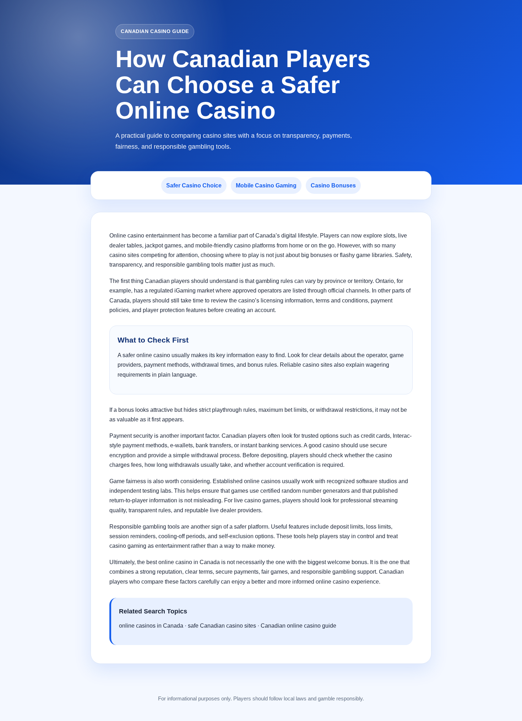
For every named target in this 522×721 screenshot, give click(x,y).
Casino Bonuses (333, 185)
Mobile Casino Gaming (266, 185)
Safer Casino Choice (194, 185)
